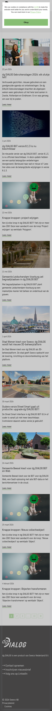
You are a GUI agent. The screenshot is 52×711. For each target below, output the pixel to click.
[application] (26, 355)
